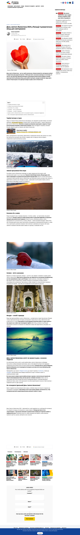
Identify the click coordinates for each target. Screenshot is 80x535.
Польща (12, 33)
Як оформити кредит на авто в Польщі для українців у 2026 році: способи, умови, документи (64, 41)
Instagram (9, 372)
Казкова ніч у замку (13, 108)
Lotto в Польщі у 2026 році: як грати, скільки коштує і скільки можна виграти (64, 52)
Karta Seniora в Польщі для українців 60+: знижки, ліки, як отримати (62, 65)
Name (29, 501)
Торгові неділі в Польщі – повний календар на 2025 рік (22, 479)
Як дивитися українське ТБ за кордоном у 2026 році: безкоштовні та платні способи (64, 22)
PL (72, 3)
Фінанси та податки (55, 527)
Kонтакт (47, 527)
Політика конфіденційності (37, 527)
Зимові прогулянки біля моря (15, 106)
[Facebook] (63, 3)
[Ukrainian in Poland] (12, 2)
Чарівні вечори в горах (14, 104)
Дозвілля (8, 24)
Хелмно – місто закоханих (14, 109)
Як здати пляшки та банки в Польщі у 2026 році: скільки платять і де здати (63, 34)
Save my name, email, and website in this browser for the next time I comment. (29, 514)
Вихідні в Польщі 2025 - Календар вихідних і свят (29, 132)
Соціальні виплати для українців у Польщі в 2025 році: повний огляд (35, 463)
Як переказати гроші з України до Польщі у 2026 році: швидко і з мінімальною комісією (64, 71)
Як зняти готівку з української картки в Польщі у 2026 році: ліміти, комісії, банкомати (63, 59)
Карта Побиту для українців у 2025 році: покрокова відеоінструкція (11, 479)
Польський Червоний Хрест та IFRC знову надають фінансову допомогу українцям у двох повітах (11, 464)
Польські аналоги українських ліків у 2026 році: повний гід (34, 479)
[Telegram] (68, 3)
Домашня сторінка (23, 527)
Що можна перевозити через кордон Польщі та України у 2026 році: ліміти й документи (64, 16)
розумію (40, 533)
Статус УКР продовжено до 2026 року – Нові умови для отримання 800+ (23, 463)
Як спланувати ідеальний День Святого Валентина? (21, 114)
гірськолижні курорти (17, 122)
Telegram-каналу (24, 371)
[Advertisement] (35, 16)
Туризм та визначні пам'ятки (15, 24)
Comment (29, 493)
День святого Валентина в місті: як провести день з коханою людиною (26, 113)
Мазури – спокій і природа (15, 111)
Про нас (16, 527)
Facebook (40, 371)
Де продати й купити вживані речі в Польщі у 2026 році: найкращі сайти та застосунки (64, 28)
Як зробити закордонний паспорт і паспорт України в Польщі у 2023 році (47, 479)
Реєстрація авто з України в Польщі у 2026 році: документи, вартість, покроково (64, 47)
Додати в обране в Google (39, 39)
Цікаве (16, 33)
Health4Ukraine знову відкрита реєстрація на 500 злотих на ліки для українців (47, 463)
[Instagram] (65, 3)
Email (29, 507)
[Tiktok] (70, 3)
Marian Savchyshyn (15, 31)
